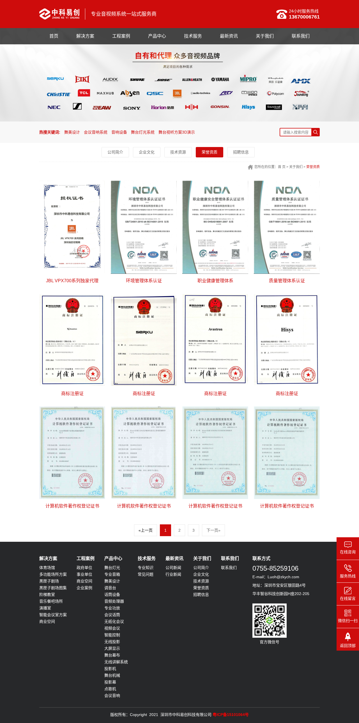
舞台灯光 (112, 567)
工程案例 (121, 36)
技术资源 (178, 152)
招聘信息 (241, 152)
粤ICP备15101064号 (231, 714)
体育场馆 (47, 567)
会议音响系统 (95, 132)
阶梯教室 (47, 594)
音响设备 (119, 132)
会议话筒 (112, 614)
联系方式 (261, 558)
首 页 (282, 167)
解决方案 (85, 36)
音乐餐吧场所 (51, 601)
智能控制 (112, 635)
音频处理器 (114, 601)
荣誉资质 (209, 152)
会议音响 (112, 695)
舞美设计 (72, 132)
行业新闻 (173, 574)
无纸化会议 (114, 621)
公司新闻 (173, 567)
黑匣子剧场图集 (53, 588)
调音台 (110, 588)
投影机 (110, 668)
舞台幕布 (112, 655)
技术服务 (193, 36)
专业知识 (145, 567)
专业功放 (112, 608)
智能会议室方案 (53, 614)
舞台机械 (112, 675)
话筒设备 (112, 594)
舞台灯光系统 (143, 132)
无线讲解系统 (116, 662)
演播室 (45, 608)
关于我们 (265, 36)
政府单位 (84, 567)
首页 (53, 36)
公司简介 (115, 152)
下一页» (213, 530)
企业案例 (84, 588)
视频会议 (112, 628)
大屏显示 (112, 648)
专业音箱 (112, 574)
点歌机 (110, 689)
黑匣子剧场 (49, 581)
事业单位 (84, 574)
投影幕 (110, 682)
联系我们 (301, 36)
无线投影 (112, 641)
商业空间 (47, 621)
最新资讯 (229, 36)
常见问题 (145, 574)
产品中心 (157, 36)
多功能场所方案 (53, 574)
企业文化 (147, 152)
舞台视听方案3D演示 (176, 132)
